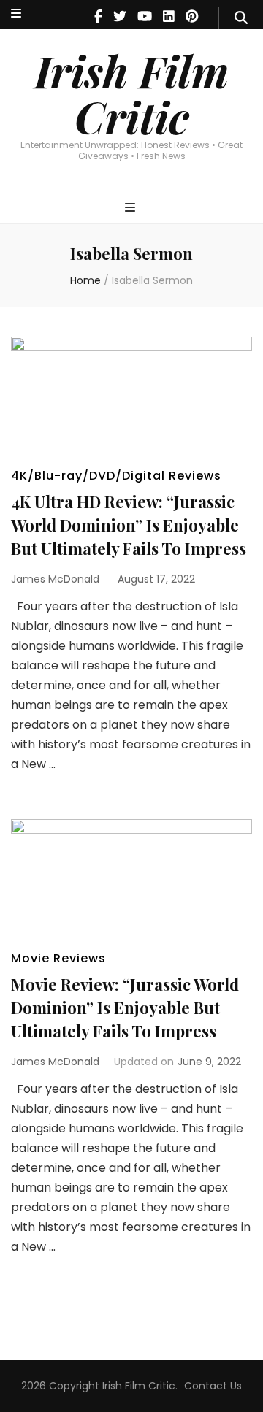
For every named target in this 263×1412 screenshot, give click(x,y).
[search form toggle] (241, 18)
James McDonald (55, 579)
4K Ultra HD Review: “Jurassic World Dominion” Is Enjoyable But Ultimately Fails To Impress (128, 525)
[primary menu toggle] (132, 208)
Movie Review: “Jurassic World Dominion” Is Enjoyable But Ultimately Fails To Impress (125, 1007)
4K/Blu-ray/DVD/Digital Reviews (116, 475)
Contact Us (213, 1385)
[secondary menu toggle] (16, 14)
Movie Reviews (58, 958)
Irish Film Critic (131, 93)
